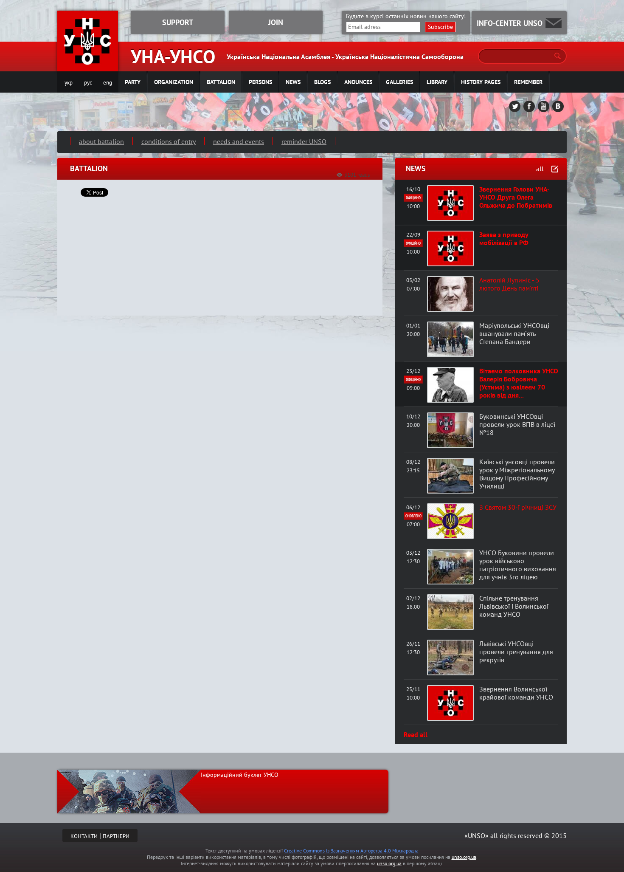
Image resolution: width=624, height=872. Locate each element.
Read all (415, 734)
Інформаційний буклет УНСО (239, 775)
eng (107, 82)
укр (69, 82)
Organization (173, 82)
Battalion (221, 82)
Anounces (358, 82)
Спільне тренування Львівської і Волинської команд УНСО (513, 606)
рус (88, 82)
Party (133, 82)
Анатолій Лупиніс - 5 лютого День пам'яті (509, 284)
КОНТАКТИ (84, 836)
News (293, 82)
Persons (260, 82)
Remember (528, 82)
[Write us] (553, 23)
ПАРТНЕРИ (116, 836)
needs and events (238, 141)
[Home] (87, 66)
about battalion (101, 141)
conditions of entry (168, 141)
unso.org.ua (464, 857)
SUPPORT (177, 22)
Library (437, 82)
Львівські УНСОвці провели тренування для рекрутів (516, 651)
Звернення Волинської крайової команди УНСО (516, 693)
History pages (480, 82)
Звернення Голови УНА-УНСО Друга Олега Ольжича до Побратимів (515, 197)
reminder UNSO (303, 141)
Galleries (399, 82)
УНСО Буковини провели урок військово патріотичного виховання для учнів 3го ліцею (517, 564)
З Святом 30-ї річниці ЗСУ (518, 507)
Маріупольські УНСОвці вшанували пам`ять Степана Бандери (514, 333)
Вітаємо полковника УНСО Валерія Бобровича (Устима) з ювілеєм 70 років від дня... (518, 383)
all (540, 168)
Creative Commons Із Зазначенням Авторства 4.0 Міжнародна (351, 850)
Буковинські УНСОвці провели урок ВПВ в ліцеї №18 (517, 424)
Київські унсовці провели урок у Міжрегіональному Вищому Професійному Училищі (517, 473)
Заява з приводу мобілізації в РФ (503, 238)
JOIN (275, 22)
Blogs (322, 82)
